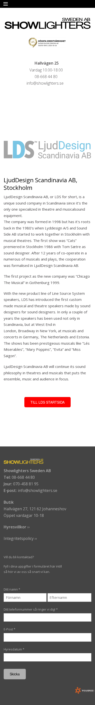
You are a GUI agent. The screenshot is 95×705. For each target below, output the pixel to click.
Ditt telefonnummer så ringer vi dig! (31, 609)
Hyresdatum (14, 649)
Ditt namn (12, 589)
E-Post (9, 629)
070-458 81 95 (25, 484)
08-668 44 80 (23, 477)
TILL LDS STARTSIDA (47, 402)
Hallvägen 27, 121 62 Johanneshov (35, 509)
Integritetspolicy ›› (20, 538)
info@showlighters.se (37, 490)
